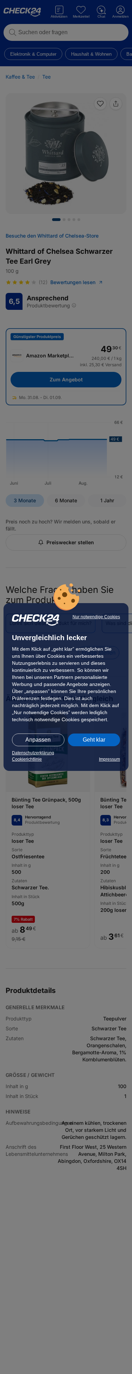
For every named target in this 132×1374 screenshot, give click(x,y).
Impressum (109, 759)
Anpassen (38, 740)
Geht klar (94, 740)
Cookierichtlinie (27, 759)
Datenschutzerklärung (33, 752)
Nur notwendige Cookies (96, 616)
